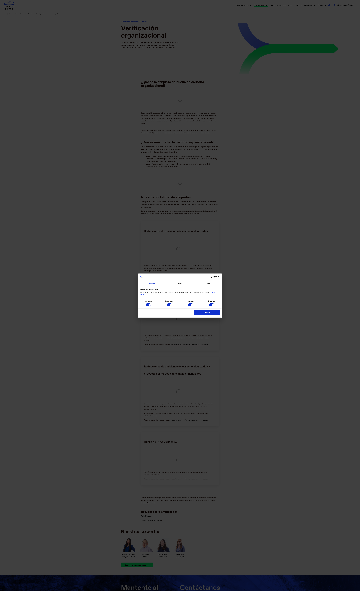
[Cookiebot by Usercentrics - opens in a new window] (212, 277)
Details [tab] (180, 283)
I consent (207, 312)
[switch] (169, 304)
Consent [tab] (152, 283)
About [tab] (208, 283)
